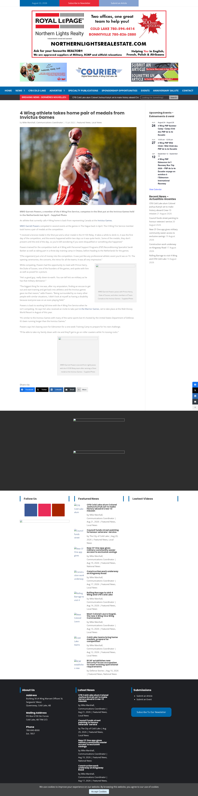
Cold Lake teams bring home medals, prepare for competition (102, 639)
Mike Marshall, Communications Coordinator (42, 122)
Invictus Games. (105, 220)
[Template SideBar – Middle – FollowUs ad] (99, 452)
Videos (161, 535)
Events (145, 91)
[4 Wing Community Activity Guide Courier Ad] (43, 80)
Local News (97, 122)
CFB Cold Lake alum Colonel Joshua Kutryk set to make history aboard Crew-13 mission (111, 97)
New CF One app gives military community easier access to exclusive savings (163, 233)
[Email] (195, 401)
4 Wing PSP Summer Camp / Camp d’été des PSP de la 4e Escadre (167, 130)
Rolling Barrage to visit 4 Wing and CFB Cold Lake (100, 593)
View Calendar (155, 189)
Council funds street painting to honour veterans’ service (103, 531)
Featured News (84, 122)
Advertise (56, 91)
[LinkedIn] (195, 396)
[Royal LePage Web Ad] (99, 57)
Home (8, 91)
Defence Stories (97, 670)
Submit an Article (119, 3)
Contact (187, 91)
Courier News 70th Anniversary (152, 532)
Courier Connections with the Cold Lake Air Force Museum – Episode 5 (151, 563)
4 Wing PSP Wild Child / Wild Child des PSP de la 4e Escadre (168, 145)
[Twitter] (195, 390)
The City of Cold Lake (99, 536)
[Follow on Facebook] (142, 2)
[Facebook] (195, 384)
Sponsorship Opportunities (119, 91)
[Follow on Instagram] (149, 2)
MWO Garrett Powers (30, 226)
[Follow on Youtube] (155, 2)
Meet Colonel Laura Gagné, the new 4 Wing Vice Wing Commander (101, 616)
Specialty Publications (83, 91)
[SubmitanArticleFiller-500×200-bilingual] (154, 80)
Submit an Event (144, 699)
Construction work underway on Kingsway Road (102, 572)
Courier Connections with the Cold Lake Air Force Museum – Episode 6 (151, 518)
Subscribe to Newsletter (79, 3)
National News (93, 566)
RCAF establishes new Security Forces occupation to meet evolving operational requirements (102, 663)
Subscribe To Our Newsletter (151, 712)
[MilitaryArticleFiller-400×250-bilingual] (99, 420)
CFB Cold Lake (37, 91)
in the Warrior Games (89, 309)
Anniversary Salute (166, 91)
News (18, 91)
